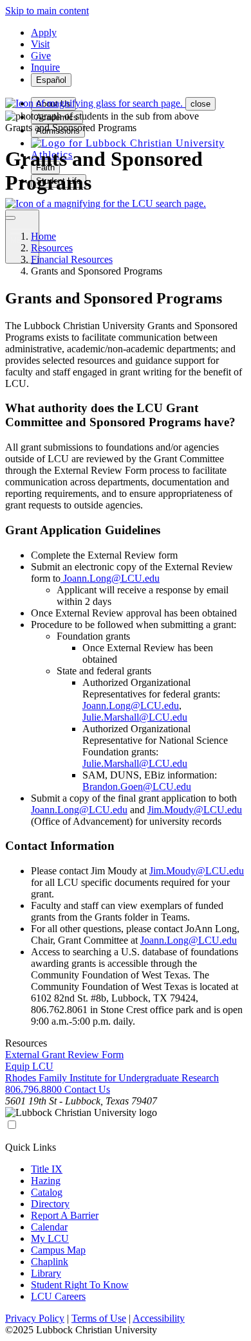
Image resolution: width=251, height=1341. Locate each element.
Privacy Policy (34, 1318)
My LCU (50, 1238)
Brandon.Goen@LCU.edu (136, 786)
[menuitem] (128, 143)
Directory (50, 1203)
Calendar (49, 1226)
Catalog (46, 1192)
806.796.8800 (34, 1089)
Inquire (45, 67)
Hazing (45, 1180)
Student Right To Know (80, 1284)
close (200, 104)
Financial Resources (72, 259)
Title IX (46, 1169)
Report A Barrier (64, 1215)
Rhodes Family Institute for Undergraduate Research (112, 1077)
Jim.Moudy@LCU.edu (194, 809)
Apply (44, 32)
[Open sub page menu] (10, 218)
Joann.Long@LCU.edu (110, 578)
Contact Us (87, 1089)
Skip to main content (47, 10)
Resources (52, 247)
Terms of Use (98, 1318)
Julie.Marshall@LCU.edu (134, 717)
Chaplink (49, 1261)
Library (46, 1273)
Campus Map (58, 1250)
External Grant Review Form (64, 1054)
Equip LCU (29, 1066)
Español (51, 80)
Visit (40, 44)
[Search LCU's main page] (105, 203)
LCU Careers (58, 1296)
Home (43, 236)
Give (41, 55)
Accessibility (159, 1318)
